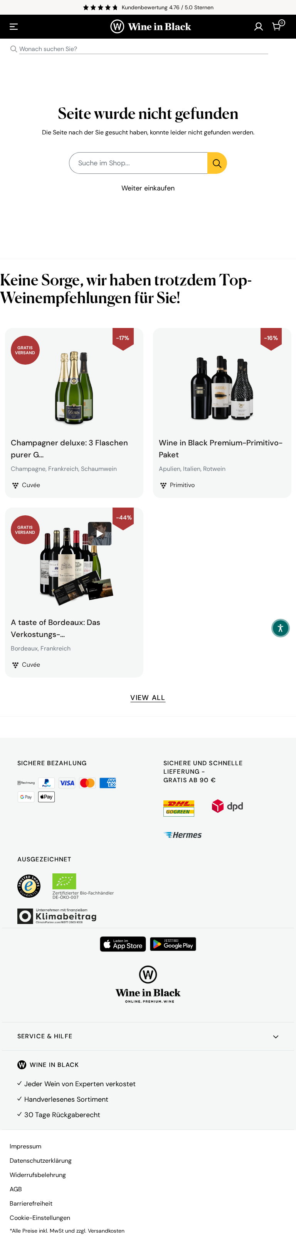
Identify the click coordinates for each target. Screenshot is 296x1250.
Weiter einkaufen (148, 188)
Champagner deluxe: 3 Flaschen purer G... (69, 448)
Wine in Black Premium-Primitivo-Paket (221, 448)
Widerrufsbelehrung (38, 1175)
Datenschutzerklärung (41, 1161)
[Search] (14, 49)
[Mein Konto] (258, 26)
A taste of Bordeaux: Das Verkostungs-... (55, 627)
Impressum (25, 1146)
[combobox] (148, 49)
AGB (16, 1189)
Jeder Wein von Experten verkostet (80, 1084)
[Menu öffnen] (14, 27)
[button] (280, 628)
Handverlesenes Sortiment (66, 1099)
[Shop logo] (150, 26)
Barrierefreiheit (31, 1203)
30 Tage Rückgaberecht (62, 1114)
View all (147, 697)
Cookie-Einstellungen (40, 1218)
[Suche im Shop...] (217, 163)
